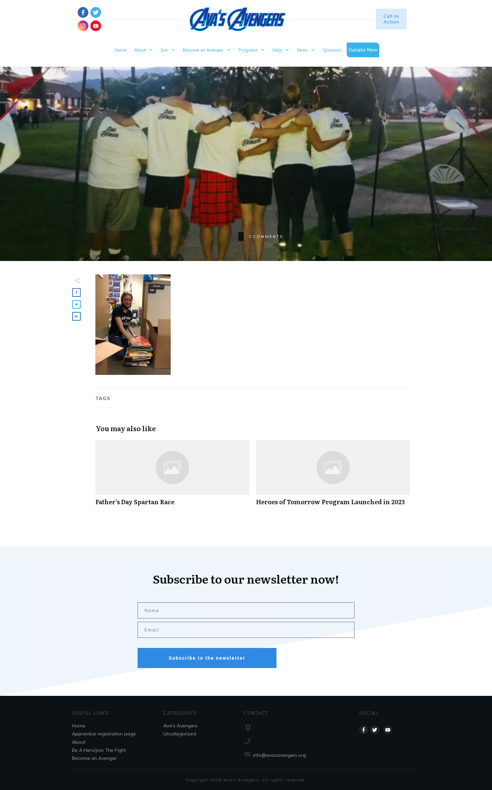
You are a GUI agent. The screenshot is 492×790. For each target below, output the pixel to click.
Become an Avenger (94, 758)
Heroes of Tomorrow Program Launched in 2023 (333, 476)
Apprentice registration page (104, 734)
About (78, 742)
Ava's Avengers (180, 726)
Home (78, 726)
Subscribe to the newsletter (207, 658)
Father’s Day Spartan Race (172, 476)
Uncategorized (179, 734)
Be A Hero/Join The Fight (99, 750)
